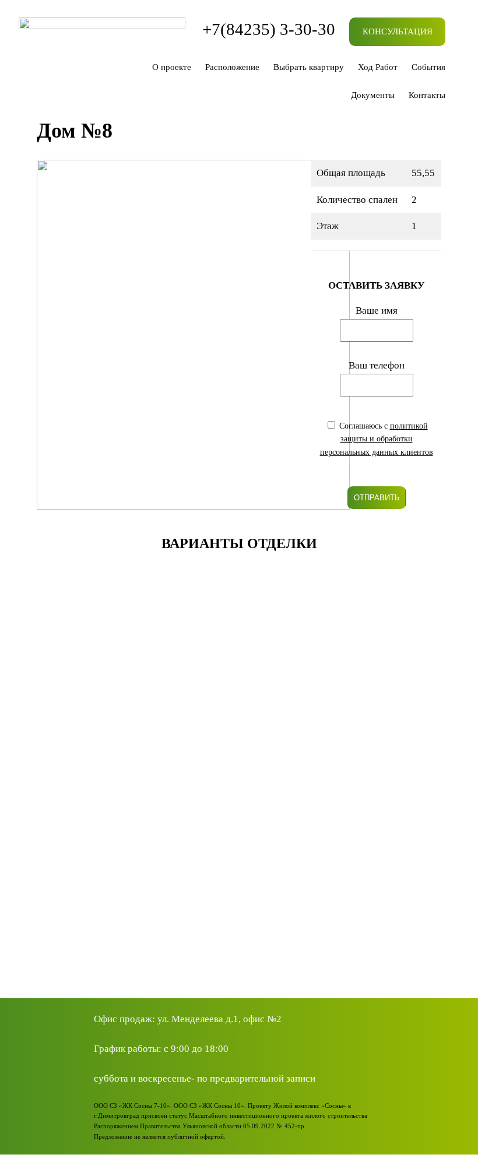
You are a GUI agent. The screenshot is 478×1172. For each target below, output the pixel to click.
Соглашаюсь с (376, 439)
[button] (239, 940)
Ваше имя (377, 310)
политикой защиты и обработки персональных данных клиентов (376, 439)
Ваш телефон (377, 365)
